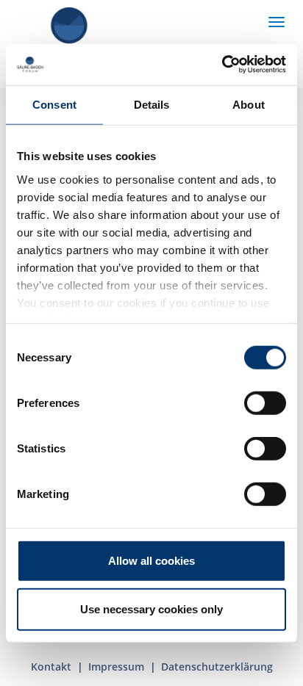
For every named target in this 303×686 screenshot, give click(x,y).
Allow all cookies (151, 561)
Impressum (116, 667)
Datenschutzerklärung (217, 667)
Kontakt (51, 667)
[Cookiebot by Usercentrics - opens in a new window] (221, 64)
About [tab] (248, 104)
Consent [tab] (54, 104)
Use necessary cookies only (151, 608)
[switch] (265, 403)
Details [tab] (152, 104)
